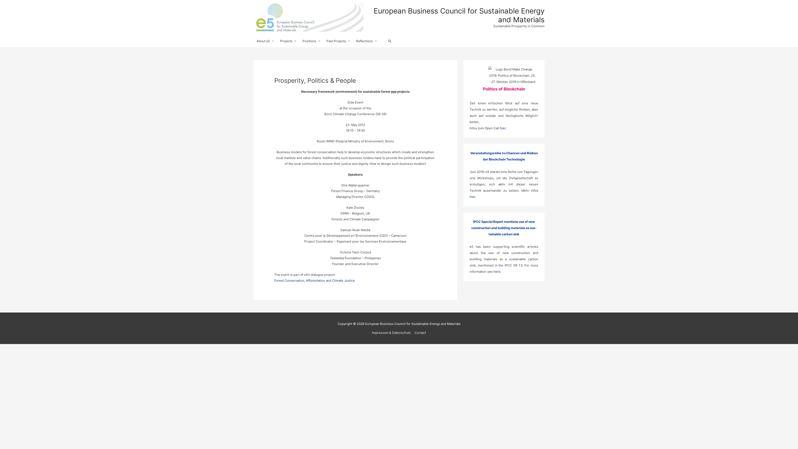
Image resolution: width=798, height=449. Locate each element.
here (497, 272)
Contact (420, 333)
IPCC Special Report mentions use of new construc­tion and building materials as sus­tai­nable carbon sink (504, 228)
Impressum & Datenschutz (391, 333)
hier (503, 128)
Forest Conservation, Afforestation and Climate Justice (314, 280)
